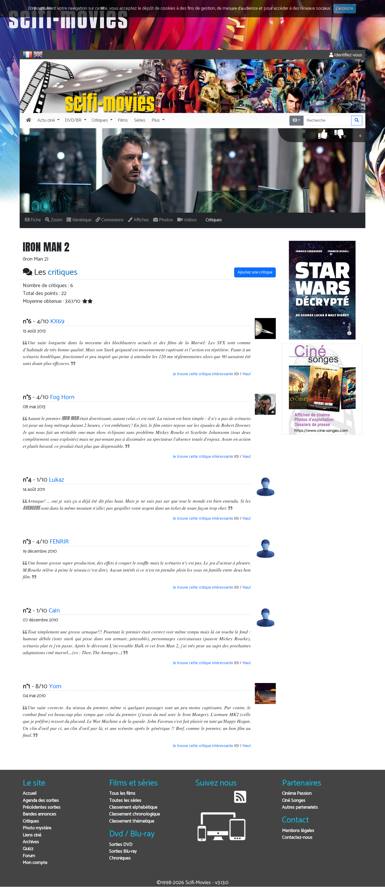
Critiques (31, 821)
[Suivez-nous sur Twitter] (213, 801)
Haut (247, 374)
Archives (31, 842)
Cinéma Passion (297, 793)
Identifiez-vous (347, 55)
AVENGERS (31, 507)
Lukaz (56, 480)
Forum (29, 856)
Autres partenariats (300, 807)
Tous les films (122, 793)
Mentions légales (298, 831)
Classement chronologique (134, 814)
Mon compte (35, 863)
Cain (54, 611)
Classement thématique (131, 821)
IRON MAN (70, 418)
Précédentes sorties (41, 807)
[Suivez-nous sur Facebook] (201, 801)
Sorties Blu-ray (123, 851)
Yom (55, 686)
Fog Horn (62, 397)
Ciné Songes (293, 800)
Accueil (29, 793)
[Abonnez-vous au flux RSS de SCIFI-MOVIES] (240, 801)
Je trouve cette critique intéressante (202, 374)
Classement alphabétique (133, 807)
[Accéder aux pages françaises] (27, 54)
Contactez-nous (297, 837)
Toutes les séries (125, 800)
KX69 (57, 321)
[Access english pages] (38, 54)
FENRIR (59, 542)
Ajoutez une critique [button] (255, 272)
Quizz (28, 849)
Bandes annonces (39, 814)
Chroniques (120, 858)
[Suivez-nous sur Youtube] (226, 801)
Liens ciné (32, 835)
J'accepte (344, 8)
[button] (48, 120)
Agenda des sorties (41, 800)
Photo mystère (37, 828)
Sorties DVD (121, 844)
